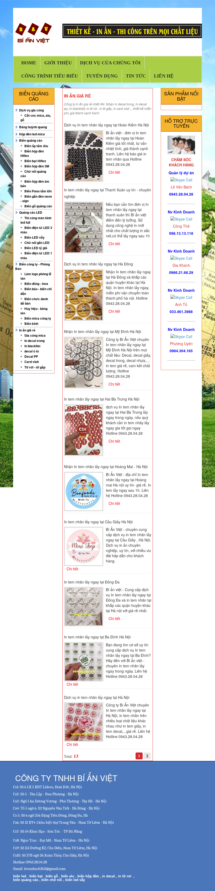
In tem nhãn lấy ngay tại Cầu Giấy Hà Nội (98, 521)
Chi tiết (114, 172)
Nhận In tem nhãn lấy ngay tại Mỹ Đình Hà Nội (102, 331)
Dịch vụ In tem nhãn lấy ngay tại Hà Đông (98, 264)
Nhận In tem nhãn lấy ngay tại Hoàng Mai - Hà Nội (106, 466)
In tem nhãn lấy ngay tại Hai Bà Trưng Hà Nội (101, 399)
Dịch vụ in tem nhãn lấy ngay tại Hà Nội (96, 697)
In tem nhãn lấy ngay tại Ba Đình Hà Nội (97, 636)
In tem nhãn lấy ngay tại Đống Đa (92, 582)
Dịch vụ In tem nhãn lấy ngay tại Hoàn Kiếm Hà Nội (106, 124)
